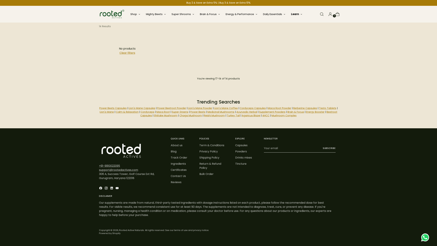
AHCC (265, 115)
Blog (174, 151)
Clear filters (127, 53)
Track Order (179, 158)
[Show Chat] (426, 237)
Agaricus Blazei (251, 115)
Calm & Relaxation (127, 112)
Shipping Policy (209, 158)
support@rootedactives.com (118, 170)
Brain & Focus (295, 112)
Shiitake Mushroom (165, 115)
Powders (241, 151)
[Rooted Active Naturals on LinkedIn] (112, 188)
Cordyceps (147, 112)
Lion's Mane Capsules (142, 108)
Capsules (241, 145)
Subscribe (329, 148)
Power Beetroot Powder (171, 108)
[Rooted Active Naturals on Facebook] (101, 188)
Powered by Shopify (110, 233)
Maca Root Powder (279, 108)
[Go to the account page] (329, 14)
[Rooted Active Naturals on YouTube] (117, 188)
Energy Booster (315, 112)
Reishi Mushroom (214, 115)
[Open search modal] (321, 14)
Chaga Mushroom (190, 115)
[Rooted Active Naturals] (112, 14)
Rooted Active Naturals (131, 230)
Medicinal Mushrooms (220, 112)
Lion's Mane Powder (200, 108)
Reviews (176, 182)
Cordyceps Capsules (253, 108)
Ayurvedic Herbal (246, 112)
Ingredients (178, 164)
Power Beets (197, 112)
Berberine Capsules (305, 108)
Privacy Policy (208, 151)
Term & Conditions (211, 145)
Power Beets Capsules (113, 108)
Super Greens (180, 112)
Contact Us (178, 176)
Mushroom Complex (284, 115)
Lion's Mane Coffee (226, 108)
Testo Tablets (327, 108)
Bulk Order (206, 174)
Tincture (240, 164)
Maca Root (163, 112)
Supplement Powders (272, 112)
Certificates (179, 170)
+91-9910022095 (109, 166)
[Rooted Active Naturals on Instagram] (106, 188)
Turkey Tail (233, 115)
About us (176, 145)
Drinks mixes (243, 158)
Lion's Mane (107, 112)
